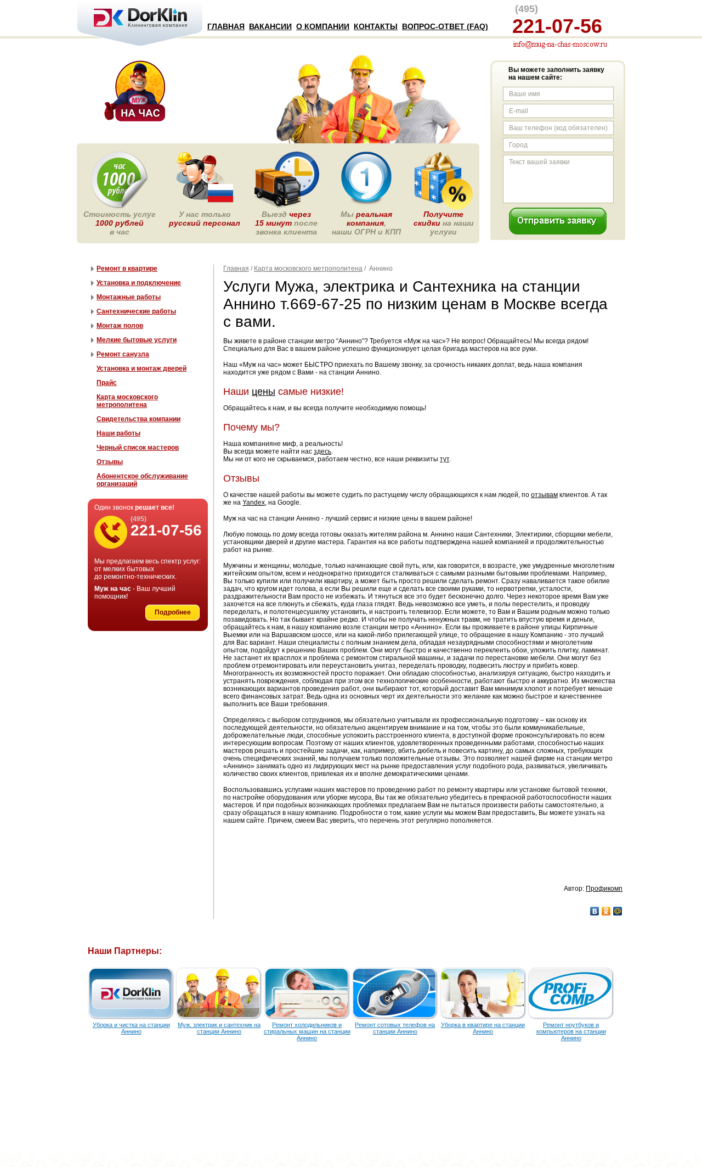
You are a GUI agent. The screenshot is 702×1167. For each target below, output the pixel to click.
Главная (226, 26)
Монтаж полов (120, 326)
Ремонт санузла (123, 354)
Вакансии (270, 26)
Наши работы (118, 433)
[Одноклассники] (606, 911)
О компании (322, 26)
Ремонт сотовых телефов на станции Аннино (395, 1028)
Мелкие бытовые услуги (137, 340)
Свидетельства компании (138, 419)
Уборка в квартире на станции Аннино (483, 1028)
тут (444, 459)
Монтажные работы (129, 297)
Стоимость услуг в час (119, 223)
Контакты (376, 26)
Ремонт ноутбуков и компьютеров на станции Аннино (571, 1031)
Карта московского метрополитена (308, 268)
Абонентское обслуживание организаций (142, 480)
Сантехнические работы (136, 311)
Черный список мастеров (138, 447)
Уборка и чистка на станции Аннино (131, 1028)
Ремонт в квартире (127, 268)
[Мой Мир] (618, 911)
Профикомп (604, 888)
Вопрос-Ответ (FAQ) (445, 26)
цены (263, 391)
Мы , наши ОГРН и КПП (366, 223)
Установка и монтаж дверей (141, 368)
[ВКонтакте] (595, 911)
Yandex (253, 502)
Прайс (107, 383)
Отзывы (110, 462)
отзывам (544, 495)
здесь (322, 451)
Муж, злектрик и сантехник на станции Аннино (219, 1028)
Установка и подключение (139, 283)
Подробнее (173, 612)
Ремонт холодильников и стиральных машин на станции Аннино (307, 1031)
